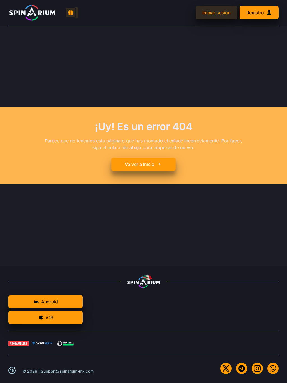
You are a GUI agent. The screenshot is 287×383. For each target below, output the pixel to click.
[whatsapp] (273, 368)
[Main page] (32, 12)
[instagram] (257, 368)
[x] (226, 368)
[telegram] (241, 368)
